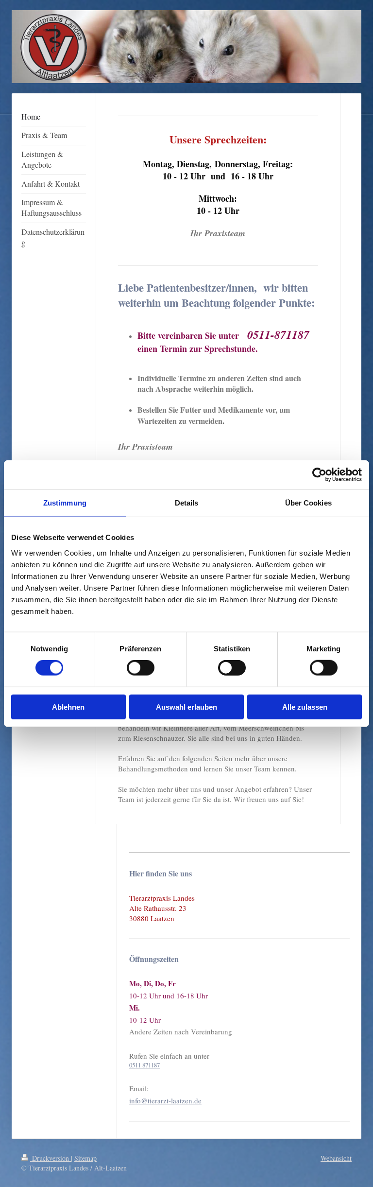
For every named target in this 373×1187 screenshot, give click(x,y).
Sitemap (85, 1158)
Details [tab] (187, 503)
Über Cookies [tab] (308, 503)
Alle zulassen (304, 706)
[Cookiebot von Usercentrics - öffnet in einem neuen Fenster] (319, 475)
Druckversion (50, 1158)
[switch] (140, 668)
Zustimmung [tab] (64, 503)
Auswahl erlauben (186, 706)
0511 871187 (144, 1065)
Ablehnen (68, 706)
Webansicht (336, 1158)
